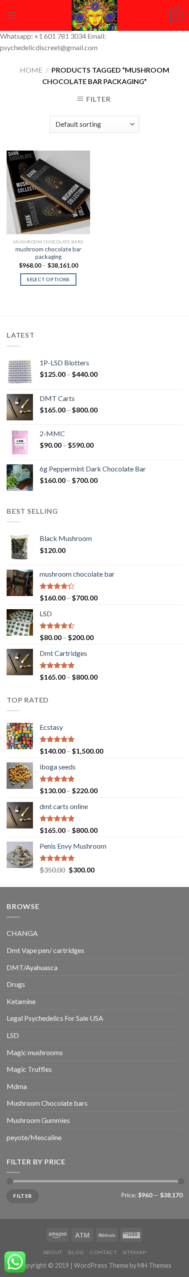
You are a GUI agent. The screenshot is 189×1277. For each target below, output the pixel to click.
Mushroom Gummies (38, 1120)
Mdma (17, 1086)
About (53, 1252)
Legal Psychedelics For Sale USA (55, 1018)
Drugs (16, 984)
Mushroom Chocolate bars (47, 1103)
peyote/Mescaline (34, 1137)
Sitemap (134, 1252)
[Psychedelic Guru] (94, 15)
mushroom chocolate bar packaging (48, 253)
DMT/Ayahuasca (32, 967)
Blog (76, 1252)
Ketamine (21, 1001)
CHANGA (22, 933)
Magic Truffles (29, 1069)
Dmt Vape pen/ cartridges (45, 950)
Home (31, 70)
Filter (22, 1195)
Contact (103, 1252)
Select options (48, 279)
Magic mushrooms (35, 1052)
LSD (13, 1035)
